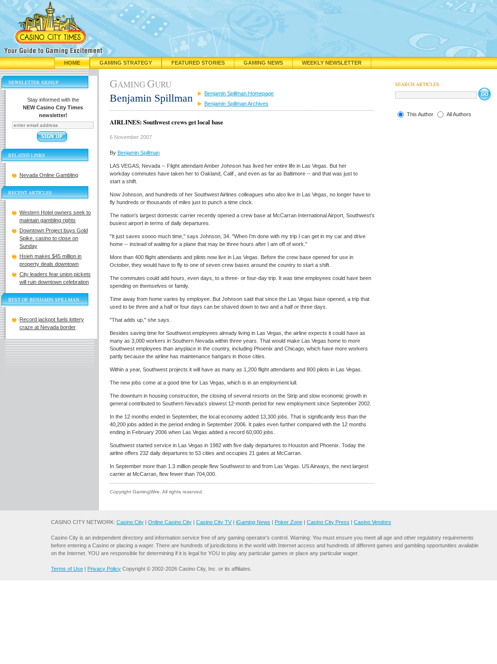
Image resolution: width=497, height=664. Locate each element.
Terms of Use (67, 569)
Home (72, 63)
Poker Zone (288, 522)
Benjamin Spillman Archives (236, 103)
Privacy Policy (104, 569)
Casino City (130, 522)
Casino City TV (214, 522)
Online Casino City (170, 522)
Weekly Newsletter (332, 63)
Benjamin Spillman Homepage (239, 93)
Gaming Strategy (125, 63)
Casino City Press (328, 522)
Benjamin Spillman (138, 153)
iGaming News (253, 522)
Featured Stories (198, 63)
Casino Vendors (372, 522)
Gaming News (263, 63)
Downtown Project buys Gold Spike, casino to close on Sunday (53, 238)
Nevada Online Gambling (48, 175)
